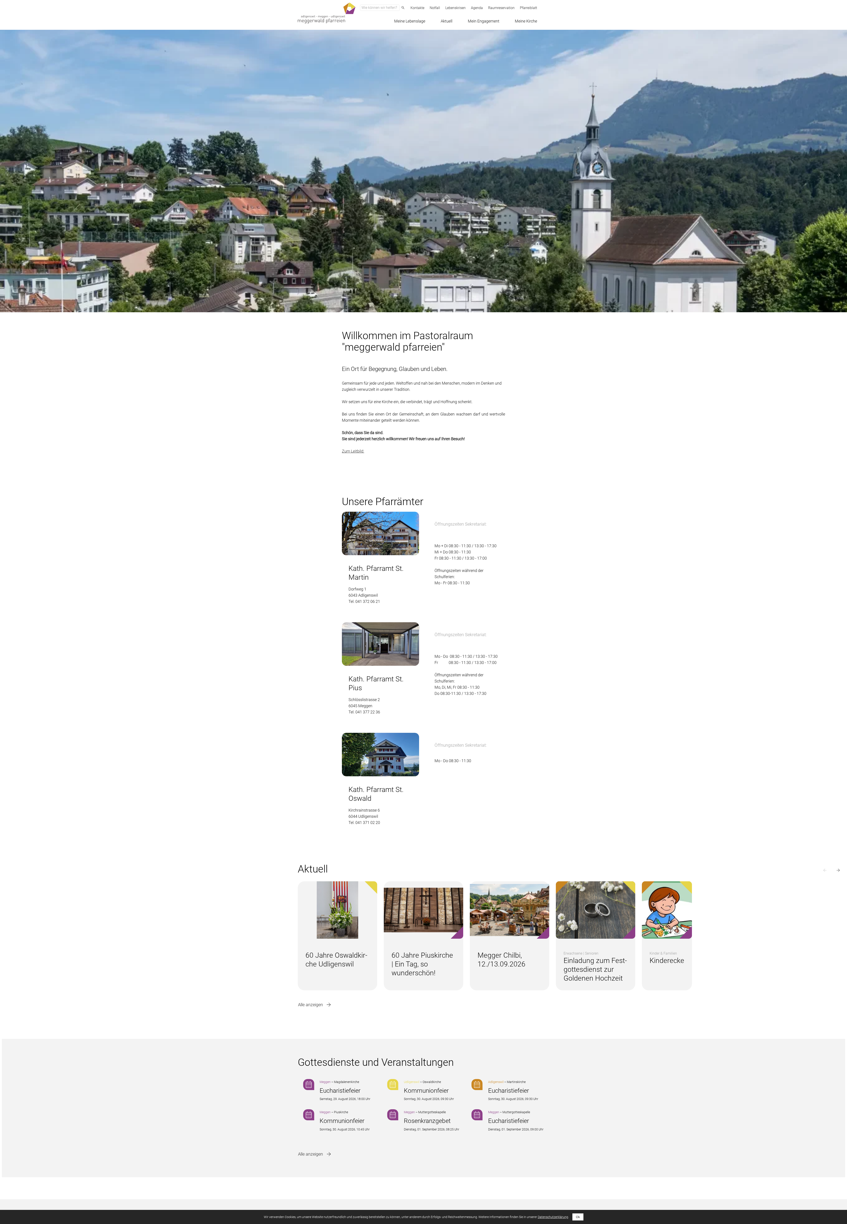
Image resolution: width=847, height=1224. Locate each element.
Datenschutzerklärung (553, 1217)
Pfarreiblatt (528, 8)
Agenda (477, 8)
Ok (578, 1217)
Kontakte (417, 8)
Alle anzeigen (310, 1004)
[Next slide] (838, 175)
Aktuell (446, 21)
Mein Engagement (483, 21)
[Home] (327, 12)
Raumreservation (501, 8)
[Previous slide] (8, 175)
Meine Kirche (526, 21)
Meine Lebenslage (409, 21)
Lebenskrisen (455, 8)
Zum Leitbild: (353, 451)
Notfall (435, 8)
